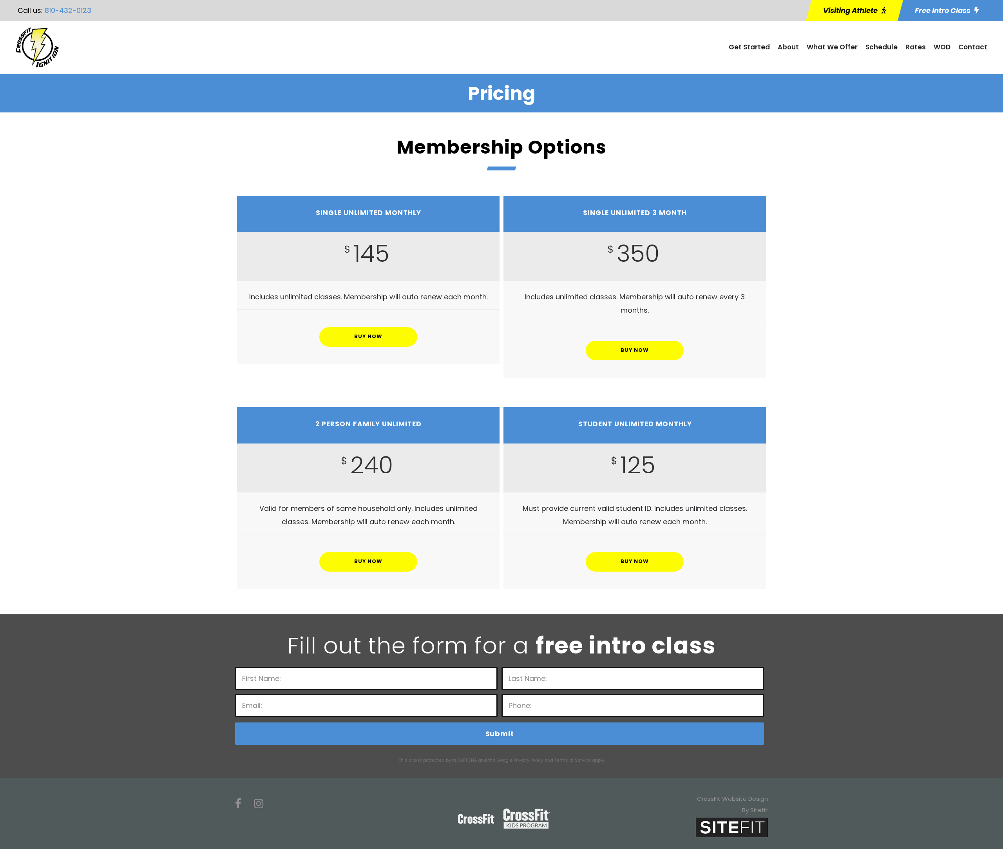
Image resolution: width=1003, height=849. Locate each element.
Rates (915, 47)
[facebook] (238, 803)
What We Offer (832, 47)
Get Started (749, 47)
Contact (972, 47)
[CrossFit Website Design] (732, 827)
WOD (942, 47)
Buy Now (368, 336)
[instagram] (258, 803)
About (788, 47)
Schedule (881, 47)
